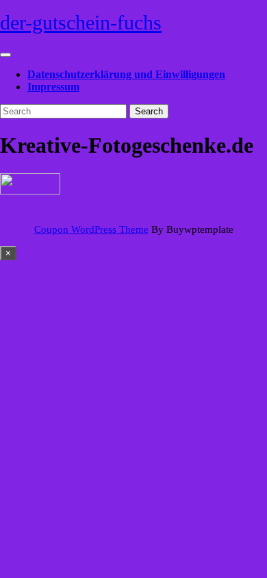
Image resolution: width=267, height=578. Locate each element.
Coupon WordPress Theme (91, 229)
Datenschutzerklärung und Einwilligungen (126, 74)
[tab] (5, 55)
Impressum (53, 86)
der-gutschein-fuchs (81, 22)
